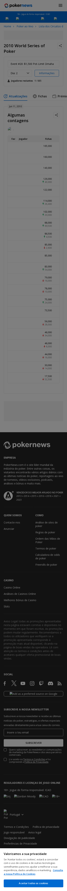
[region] (33, 869)
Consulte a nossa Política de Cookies (33, 872)
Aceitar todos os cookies (33, 883)
